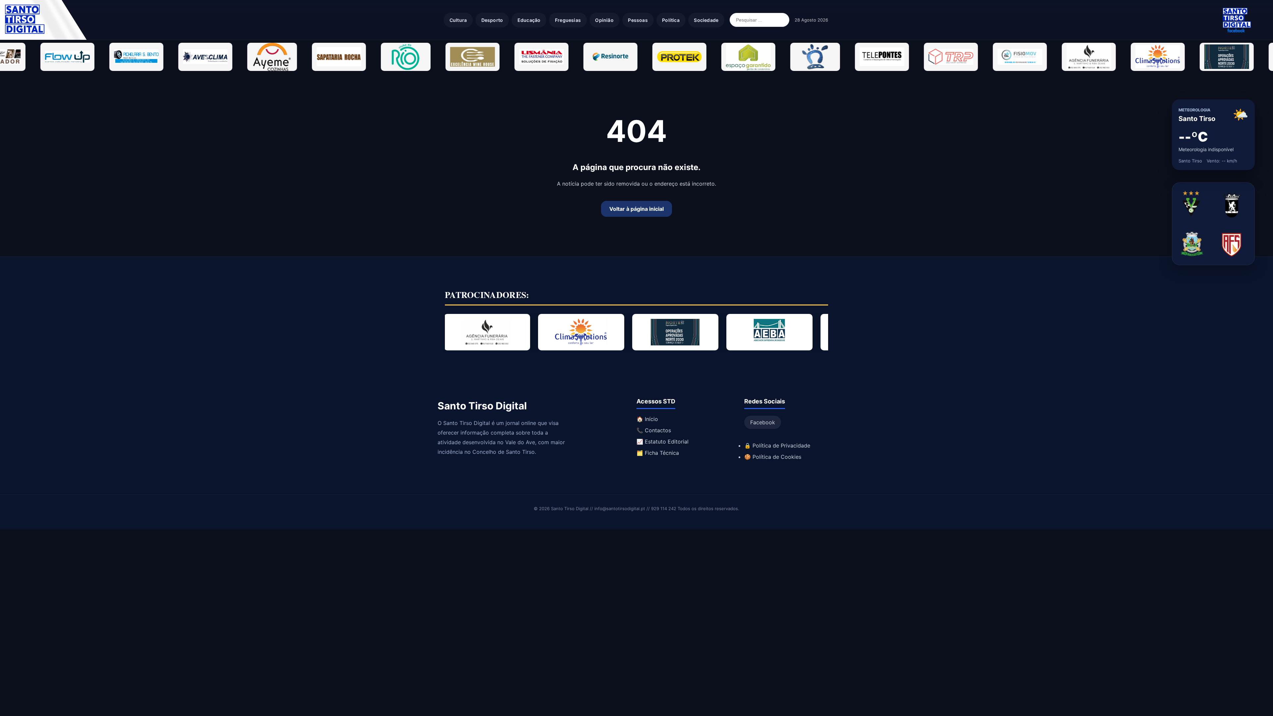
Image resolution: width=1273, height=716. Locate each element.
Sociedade (706, 20)
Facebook (762, 422)
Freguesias (568, 20)
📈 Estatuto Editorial (662, 441)
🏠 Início (647, 419)
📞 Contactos (653, 430)
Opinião (604, 20)
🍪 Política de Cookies (772, 456)
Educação (529, 20)
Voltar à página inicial (636, 209)
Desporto (492, 20)
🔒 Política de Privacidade (777, 445)
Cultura (458, 20)
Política (671, 20)
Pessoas (637, 20)
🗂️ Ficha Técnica (657, 452)
